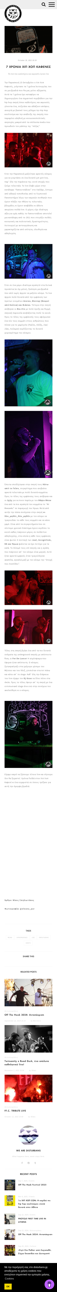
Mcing (10, 937)
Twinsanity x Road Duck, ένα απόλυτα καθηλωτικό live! (27, 1063)
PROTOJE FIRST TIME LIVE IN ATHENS (32, 1220)
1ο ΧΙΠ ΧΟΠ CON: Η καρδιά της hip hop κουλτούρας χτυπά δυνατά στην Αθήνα (34, 1204)
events (28, 943)
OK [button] (8, 1286)
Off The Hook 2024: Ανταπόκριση (24, 1015)
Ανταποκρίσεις (11, 1011)
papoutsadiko (44, 937)
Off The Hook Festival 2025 (32, 1185)
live (33, 937)
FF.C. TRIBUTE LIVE (15, 1111)
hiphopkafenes (22, 937)
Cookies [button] (9, 1278)
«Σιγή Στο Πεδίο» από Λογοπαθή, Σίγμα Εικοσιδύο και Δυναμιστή (35, 1251)
